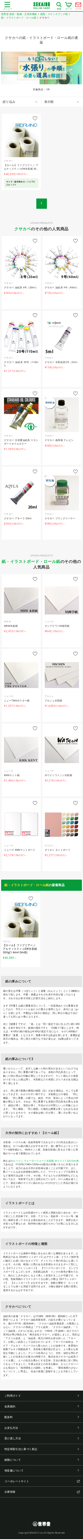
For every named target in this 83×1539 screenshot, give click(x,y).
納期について (12, 1459)
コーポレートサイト (16, 1481)
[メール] (78, 6)
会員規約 (9, 1406)
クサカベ (22, 228)
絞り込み (9, 101)
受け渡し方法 (12, 1438)
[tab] (21, 102)
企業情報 (9, 1491)
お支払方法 (11, 1427)
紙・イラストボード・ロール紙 (31, 561)
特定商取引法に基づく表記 (20, 1449)
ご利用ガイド (12, 1395)
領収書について (13, 1470)
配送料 (8, 1417)
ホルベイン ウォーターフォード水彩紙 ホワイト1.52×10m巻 (45, 1160)
